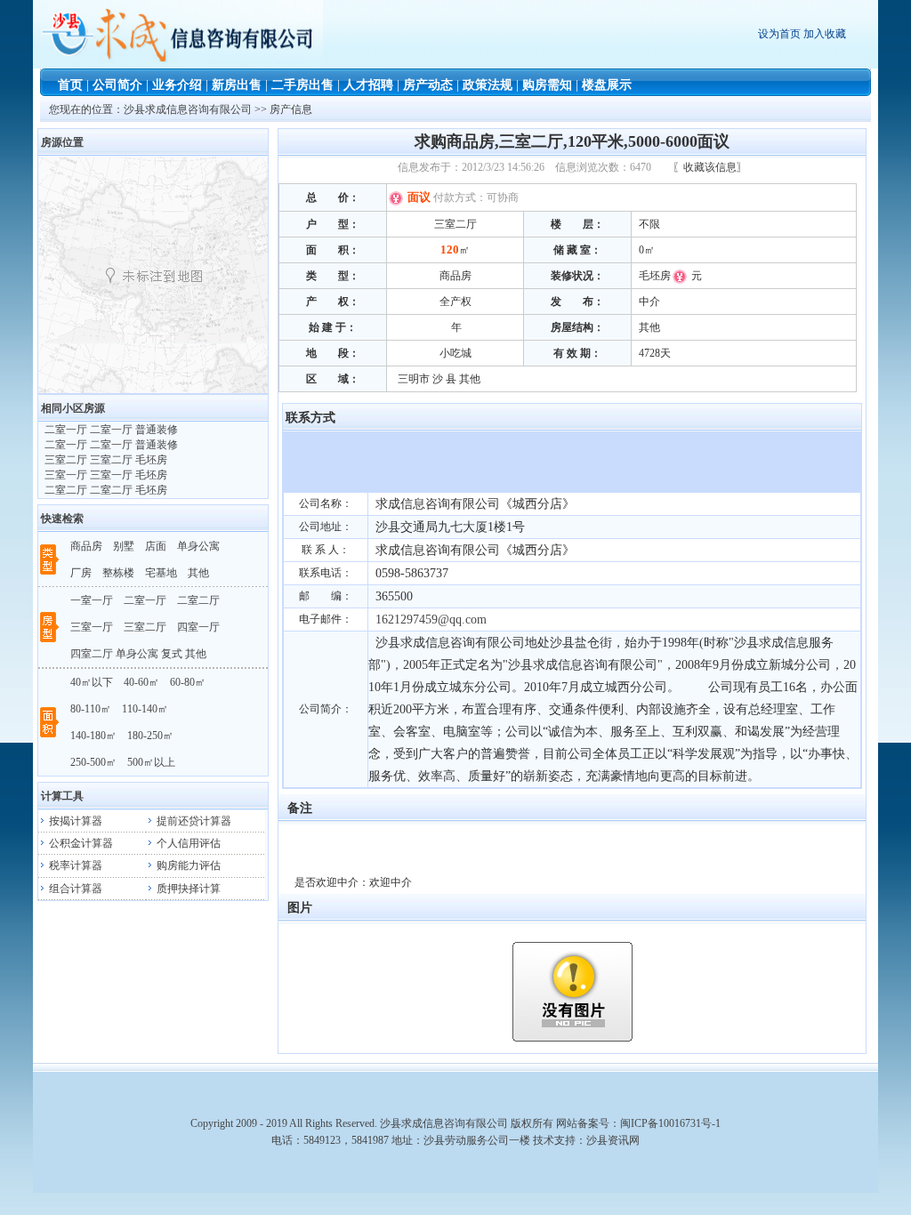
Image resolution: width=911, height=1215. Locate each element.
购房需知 (547, 85)
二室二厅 (198, 600)
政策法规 (487, 85)
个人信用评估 (187, 843)
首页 (70, 85)
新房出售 (237, 85)
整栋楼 (118, 573)
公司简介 (117, 85)
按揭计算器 (74, 821)
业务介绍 (177, 85)
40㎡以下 (91, 682)
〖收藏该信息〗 (710, 167)
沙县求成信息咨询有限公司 (189, 109)
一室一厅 (91, 600)
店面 (155, 546)
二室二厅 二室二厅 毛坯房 (104, 490)
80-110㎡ (90, 709)
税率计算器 (74, 865)
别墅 (123, 546)
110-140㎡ (145, 709)
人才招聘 (368, 85)
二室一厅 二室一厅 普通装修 (110, 429)
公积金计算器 (79, 843)
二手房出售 (302, 85)
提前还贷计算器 (192, 821)
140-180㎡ (93, 735)
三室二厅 (145, 627)
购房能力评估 (187, 865)
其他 (198, 573)
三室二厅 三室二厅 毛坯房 (104, 460)
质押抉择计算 (187, 888)
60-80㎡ (188, 682)
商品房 (86, 546)
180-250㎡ (150, 735)
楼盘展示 (607, 85)
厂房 (81, 573)
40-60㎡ (141, 682)
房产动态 (428, 85)
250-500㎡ (93, 762)
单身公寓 (198, 546)
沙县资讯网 (613, 1140)
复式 (171, 654)
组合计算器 (74, 888)
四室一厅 (198, 627)
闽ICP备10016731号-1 (670, 1123)
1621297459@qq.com (431, 619)
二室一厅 (145, 600)
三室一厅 (91, 627)
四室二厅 (91, 654)
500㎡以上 (151, 762)
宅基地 (161, 573)
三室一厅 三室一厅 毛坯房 (104, 475)
